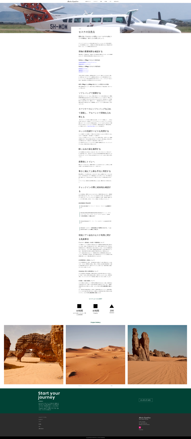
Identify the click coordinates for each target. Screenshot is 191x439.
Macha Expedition (145, 417)
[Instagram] (140, 427)
